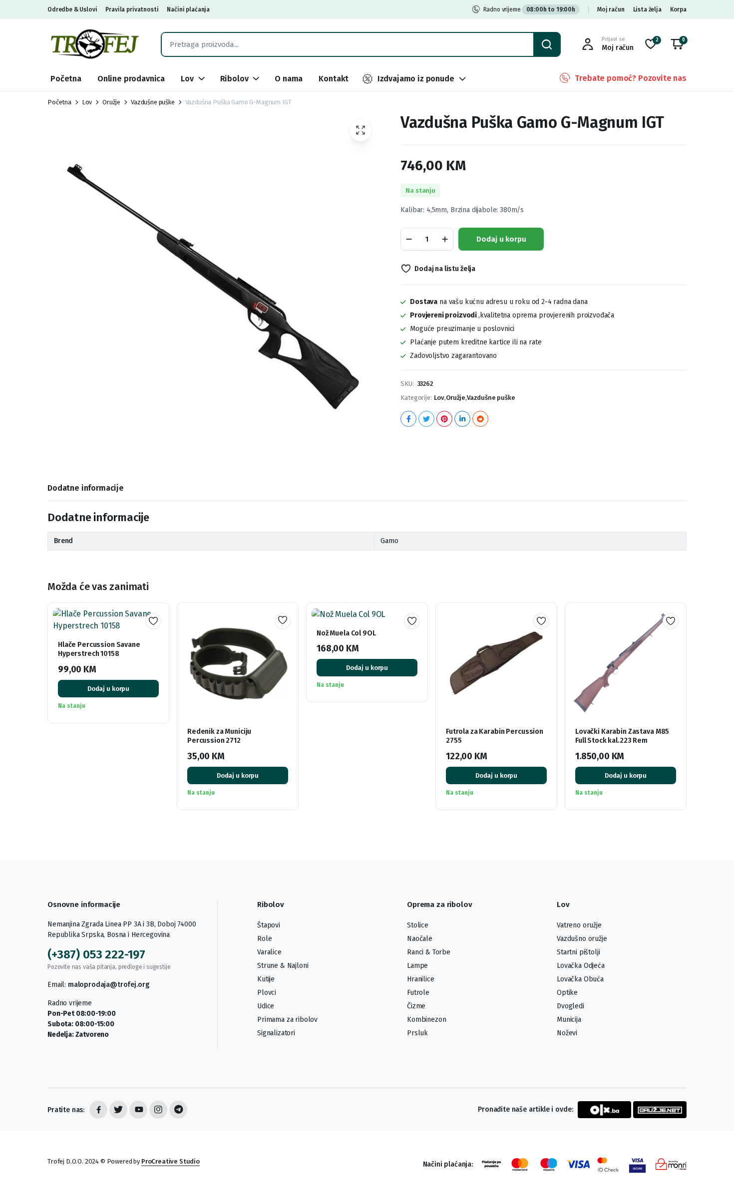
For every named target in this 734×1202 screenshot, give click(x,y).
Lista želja (647, 9)
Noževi (567, 1033)
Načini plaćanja (188, 9)
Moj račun (611, 9)
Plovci (266, 992)
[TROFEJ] (94, 44)
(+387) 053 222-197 (96, 954)
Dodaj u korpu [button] (108, 688)
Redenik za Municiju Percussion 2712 (219, 736)
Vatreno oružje (579, 925)
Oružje (111, 102)
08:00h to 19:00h (550, 9)
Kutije (266, 979)
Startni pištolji (578, 952)
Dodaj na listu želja (444, 269)
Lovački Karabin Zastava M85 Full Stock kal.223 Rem (622, 736)
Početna (65, 78)
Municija (569, 1019)
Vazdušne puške (153, 102)
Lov (187, 78)
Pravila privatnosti (131, 9)
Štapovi (268, 925)
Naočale (419, 938)
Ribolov (234, 78)
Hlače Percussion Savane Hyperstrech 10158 (99, 649)
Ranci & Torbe (428, 952)
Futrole (418, 992)
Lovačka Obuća (580, 979)
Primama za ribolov (287, 1019)
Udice (265, 1006)
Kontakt (334, 78)
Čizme (416, 1006)
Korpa (678, 9)
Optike (567, 992)
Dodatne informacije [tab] (85, 488)
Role (264, 938)
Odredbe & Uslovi (72, 9)
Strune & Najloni (282, 965)
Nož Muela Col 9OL (346, 633)
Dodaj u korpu (501, 239)
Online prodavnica (131, 78)
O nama (289, 78)
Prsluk (417, 1033)
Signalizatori (276, 1033)
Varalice (269, 952)
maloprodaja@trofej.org (108, 984)
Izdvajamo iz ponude (415, 78)
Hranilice (420, 979)
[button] (677, 44)
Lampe (417, 965)
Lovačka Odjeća (581, 965)
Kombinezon (426, 1019)
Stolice (417, 925)
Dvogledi (570, 1006)
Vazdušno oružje (582, 938)
